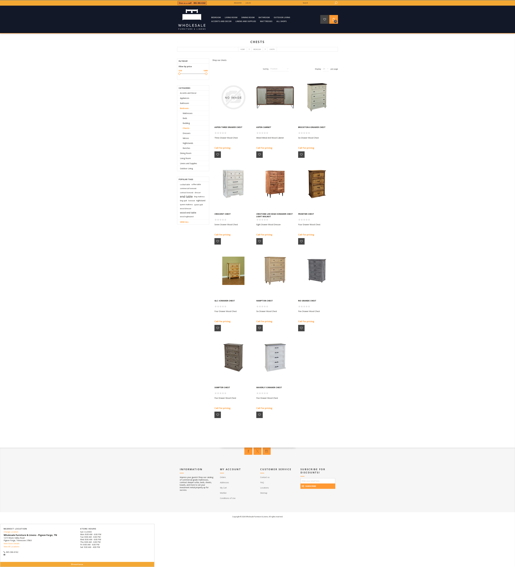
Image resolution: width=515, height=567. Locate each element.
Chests (186, 128)
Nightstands (188, 143)
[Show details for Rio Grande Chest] (317, 271)
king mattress (199, 196)
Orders (223, 477)
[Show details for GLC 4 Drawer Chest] (233, 271)
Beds (185, 118)
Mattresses (187, 113)
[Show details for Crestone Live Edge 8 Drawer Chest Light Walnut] (275, 184)
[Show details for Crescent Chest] (233, 184)
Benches (186, 148)
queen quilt (198, 205)
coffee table (196, 184)
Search (336, 3)
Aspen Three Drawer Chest (228, 127)
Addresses (224, 482)
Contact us (265, 477)
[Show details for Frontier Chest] (317, 184)
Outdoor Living (186, 168)
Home (242, 49)
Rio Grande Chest (307, 300)
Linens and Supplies (188, 163)
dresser (198, 192)
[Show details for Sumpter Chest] (233, 357)
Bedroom (184, 108)
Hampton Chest (264, 300)
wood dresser (185, 208)
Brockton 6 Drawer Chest (311, 127)
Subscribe (310, 486)
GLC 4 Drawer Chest (224, 300)
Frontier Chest (306, 214)
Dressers (186, 133)
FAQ (262, 482)
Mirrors (186, 138)
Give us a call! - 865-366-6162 (192, 3)
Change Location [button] (11, 532)
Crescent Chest (222, 214)
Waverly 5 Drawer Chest (269, 387)
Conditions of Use (228, 498)
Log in (248, 3)
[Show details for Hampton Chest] (275, 271)
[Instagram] (267, 451)
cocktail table (185, 184)
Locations (264, 487)
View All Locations (11, 546)
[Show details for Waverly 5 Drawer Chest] (275, 357)
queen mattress (186, 204)
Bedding (186, 123)
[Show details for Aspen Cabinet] (275, 97)
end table (186, 196)
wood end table (188, 212)
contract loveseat (186, 192)
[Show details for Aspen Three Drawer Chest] (233, 97)
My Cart (223, 487)
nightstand (200, 200)
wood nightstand (187, 216)
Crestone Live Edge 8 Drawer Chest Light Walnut (274, 215)
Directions (77, 564)
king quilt (183, 201)
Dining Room (185, 153)
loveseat (191, 201)
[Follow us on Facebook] (248, 451)
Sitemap (263, 493)
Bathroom (184, 103)
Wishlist (223, 493)
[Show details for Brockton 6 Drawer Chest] (317, 97)
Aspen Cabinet (263, 127)
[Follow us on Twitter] (257, 451)
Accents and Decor (188, 93)
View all (184, 222)
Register (238, 3)
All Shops (281, 21)
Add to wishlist (217, 154)
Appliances (184, 98)
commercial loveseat (188, 188)
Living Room (185, 158)
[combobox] (318, 3)
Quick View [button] (234, 118)
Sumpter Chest (222, 387)
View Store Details (11, 543)
